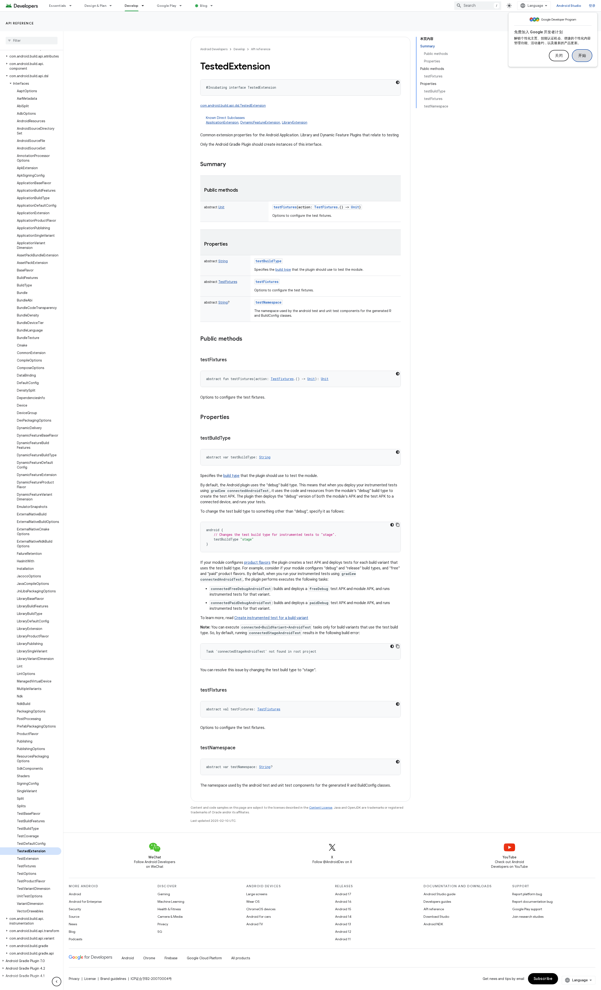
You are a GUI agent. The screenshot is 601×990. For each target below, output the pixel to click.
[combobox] (477, 5)
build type (283, 269)
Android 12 (343, 931)
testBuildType (268, 261)
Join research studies (527, 916)
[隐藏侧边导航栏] (56, 981)
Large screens (256, 894)
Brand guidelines (113, 979)
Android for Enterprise (85, 901)
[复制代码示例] (398, 525)
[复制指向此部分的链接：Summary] (230, 165)
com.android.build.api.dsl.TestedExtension (233, 105)
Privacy (163, 924)
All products (240, 958)
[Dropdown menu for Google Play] (182, 5)
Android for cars (258, 916)
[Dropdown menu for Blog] (213, 5)
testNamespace (268, 302)
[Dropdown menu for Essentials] (72, 5)
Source (74, 916)
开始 (582, 55)
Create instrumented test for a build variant (271, 618)
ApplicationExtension (222, 122)
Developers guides (437, 901)
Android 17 (343, 894)
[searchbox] (32, 40)
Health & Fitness (169, 909)
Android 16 (343, 901)
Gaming (164, 894)
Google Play (167, 6)
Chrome (149, 958)
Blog (203, 6)
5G (160, 931)
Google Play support (527, 909)
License (90, 979)
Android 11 (343, 939)
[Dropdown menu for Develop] (145, 5)
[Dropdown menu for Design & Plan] (112, 5)
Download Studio (436, 916)
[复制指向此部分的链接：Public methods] (242, 190)
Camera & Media (170, 916)
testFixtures (285, 207)
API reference (20, 23)
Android (75, 894)
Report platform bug (527, 894)
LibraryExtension (294, 122)
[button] (30, 56)
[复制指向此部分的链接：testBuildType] (235, 438)
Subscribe (543, 978)
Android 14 (343, 916)
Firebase (171, 958)
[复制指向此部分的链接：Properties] (232, 244)
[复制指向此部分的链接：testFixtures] (231, 360)
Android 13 (343, 924)
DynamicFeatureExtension (260, 122)
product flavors (257, 562)
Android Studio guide (439, 894)
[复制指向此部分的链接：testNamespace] (240, 748)
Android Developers (213, 49)
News (73, 924)
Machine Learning (171, 901)
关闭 (559, 55)
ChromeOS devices (260, 909)
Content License (320, 808)
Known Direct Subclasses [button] (256, 120)
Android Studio (568, 6)
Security (75, 909)
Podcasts (75, 939)
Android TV (254, 924)
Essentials (57, 6)
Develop (132, 6)
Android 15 (343, 909)
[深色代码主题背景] (398, 82)
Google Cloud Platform (204, 958)
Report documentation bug (532, 901)
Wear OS (253, 901)
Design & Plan (95, 6)
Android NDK (433, 924)
